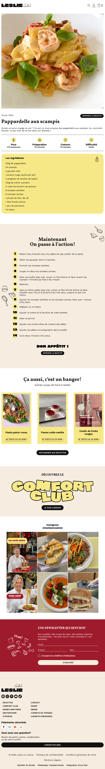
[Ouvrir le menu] (102, 5)
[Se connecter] (94, 5)
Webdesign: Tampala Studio (51, 765)
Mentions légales (52, 760)
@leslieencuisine (53, 527)
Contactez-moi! (52, 745)
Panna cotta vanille (52, 432)
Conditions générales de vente (81, 755)
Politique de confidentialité (49, 755)
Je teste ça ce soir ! (16, 439)
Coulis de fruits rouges (88, 432)
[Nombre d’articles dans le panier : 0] (98, 5)
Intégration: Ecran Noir (77, 765)
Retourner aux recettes (52, 453)
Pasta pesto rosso (16, 432)
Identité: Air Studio (26, 765)
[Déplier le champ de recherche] (89, 5)
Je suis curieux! (52, 508)
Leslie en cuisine (25, 755)
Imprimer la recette (92, 116)
